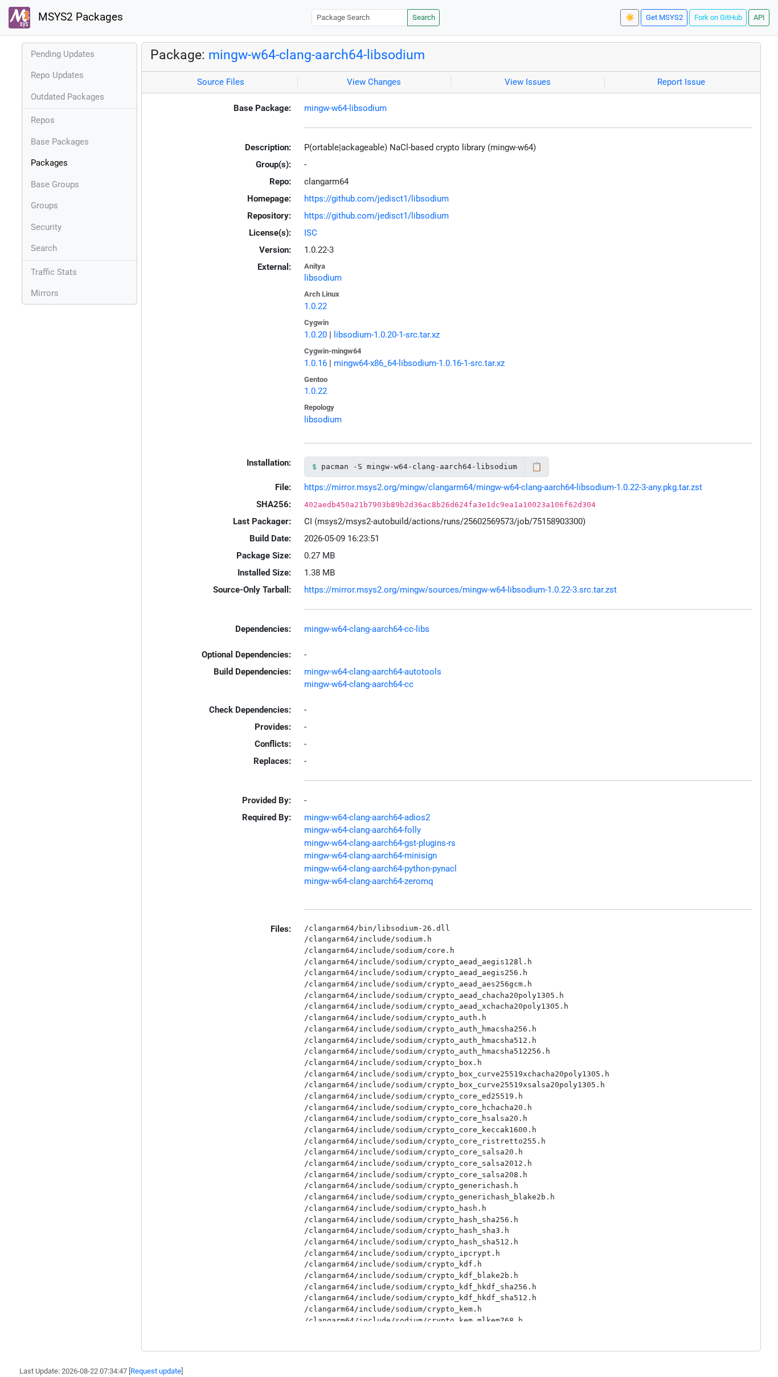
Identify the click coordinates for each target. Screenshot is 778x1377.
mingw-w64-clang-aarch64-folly (362, 830)
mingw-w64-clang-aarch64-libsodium (316, 54)
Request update (155, 1371)
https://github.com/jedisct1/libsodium (376, 199)
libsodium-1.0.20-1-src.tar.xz (387, 335)
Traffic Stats (54, 272)
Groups (44, 205)
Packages (49, 163)
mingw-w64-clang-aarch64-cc (358, 684)
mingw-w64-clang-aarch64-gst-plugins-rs (380, 843)
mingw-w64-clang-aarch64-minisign (370, 855)
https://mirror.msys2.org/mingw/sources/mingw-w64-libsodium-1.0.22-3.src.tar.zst (460, 590)
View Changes (374, 82)
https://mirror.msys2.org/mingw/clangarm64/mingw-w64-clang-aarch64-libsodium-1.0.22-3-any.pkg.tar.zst (503, 487)
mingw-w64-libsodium (345, 108)
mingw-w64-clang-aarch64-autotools (372, 672)
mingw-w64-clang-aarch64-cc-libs (366, 629)
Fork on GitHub (718, 17)
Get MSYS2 (664, 17)
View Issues (528, 82)
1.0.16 (315, 363)
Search (423, 17)
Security (46, 227)
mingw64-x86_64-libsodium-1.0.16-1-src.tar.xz (419, 363)
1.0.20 (315, 335)
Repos (43, 120)
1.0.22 (315, 306)
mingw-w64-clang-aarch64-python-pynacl (380, 869)
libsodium (323, 278)
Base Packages (60, 142)
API (759, 17)
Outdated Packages (67, 97)
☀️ (629, 17)
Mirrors (45, 293)
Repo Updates (57, 75)
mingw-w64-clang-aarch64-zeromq (368, 881)
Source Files (220, 82)
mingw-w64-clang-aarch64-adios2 (367, 817)
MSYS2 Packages (79, 17)
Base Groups (55, 184)
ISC (310, 233)
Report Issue (681, 82)
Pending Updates (63, 54)
